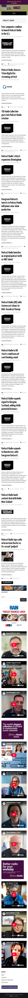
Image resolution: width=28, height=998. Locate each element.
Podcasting (15, 150)
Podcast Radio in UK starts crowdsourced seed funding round (10, 354)
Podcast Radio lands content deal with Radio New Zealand (11, 498)
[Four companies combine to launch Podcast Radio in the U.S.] (14, 44)
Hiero (11, 996)
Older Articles (8, 582)
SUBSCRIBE (4, 592)
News (4, 64)
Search (3, 597)
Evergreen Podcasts (6, 248)
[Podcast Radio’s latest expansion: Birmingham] (14, 170)
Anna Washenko (19, 504)
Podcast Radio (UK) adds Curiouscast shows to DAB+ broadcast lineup (11, 306)
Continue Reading (7, 60)
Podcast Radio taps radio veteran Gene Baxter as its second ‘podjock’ (11, 543)
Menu (14, 13)
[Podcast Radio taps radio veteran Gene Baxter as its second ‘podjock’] (14, 556)
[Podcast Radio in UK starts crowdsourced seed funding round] (14, 367)
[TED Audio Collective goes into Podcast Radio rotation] (14, 128)
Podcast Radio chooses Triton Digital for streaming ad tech (11, 73)
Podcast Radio (12, 65)
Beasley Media (20, 64)
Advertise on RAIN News (7, 979)
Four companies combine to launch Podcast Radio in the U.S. (11, 30)
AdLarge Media (13, 64)
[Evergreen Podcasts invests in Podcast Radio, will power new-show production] (14, 220)
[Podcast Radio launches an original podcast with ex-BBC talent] (14, 269)
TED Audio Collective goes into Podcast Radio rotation (11, 115)
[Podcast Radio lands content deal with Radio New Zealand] (14, 512)
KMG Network (4, 65)
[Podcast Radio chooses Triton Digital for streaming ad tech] (14, 87)
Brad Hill (20, 36)
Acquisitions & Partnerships (9, 246)
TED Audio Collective (10, 151)
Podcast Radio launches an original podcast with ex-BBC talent (11, 256)
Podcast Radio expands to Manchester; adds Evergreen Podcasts (11, 452)
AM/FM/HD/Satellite (8, 150)
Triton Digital (20, 107)
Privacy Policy (4, 982)
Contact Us (4, 977)
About (2, 974)
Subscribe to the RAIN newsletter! (9, 987)
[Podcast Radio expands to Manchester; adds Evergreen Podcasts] (14, 465)
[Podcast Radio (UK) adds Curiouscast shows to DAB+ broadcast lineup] (14, 319)
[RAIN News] (14, 7)
